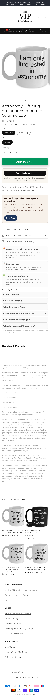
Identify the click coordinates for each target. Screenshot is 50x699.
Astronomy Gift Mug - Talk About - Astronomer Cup (12, 531)
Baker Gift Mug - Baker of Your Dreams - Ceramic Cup (36, 568)
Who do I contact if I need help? (19, 326)
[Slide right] (30, 101)
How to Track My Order (16, 652)
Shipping (16, 124)
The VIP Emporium (28, 694)
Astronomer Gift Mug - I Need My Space (34, 531)
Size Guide (10, 647)
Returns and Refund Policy (18, 613)
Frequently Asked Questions (18, 595)
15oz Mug (23, 133)
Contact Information (15, 634)
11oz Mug (8, 133)
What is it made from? (14, 307)
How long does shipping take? (18, 313)
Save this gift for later (25, 173)
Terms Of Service (13, 623)
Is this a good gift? (12, 294)
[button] (5, 17)
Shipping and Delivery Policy (19, 629)
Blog (7, 600)
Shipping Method (13, 657)
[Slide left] (19, 101)
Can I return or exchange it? (17, 320)
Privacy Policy (11, 618)
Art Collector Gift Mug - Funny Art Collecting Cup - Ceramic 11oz (12, 569)
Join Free (10, 218)
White (7, 142)
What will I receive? (13, 301)
